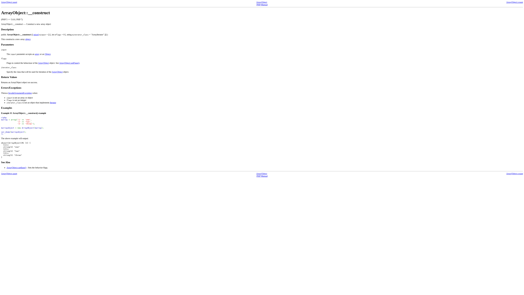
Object (47, 54)
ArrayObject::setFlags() (69, 63)
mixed (36, 34)
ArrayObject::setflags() (16, 167)
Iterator (53, 102)
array (37, 54)
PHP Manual (262, 5)
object (27, 39)
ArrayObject (261, 2)
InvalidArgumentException (20, 93)
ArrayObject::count (514, 2)
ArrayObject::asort (9, 2)
